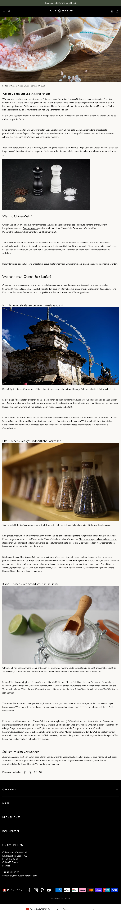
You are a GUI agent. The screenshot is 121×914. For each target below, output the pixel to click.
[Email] (40, 772)
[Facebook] (29, 890)
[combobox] (42, 909)
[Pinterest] (42, 890)
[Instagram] (36, 890)
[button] (3, 11)
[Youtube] (49, 890)
